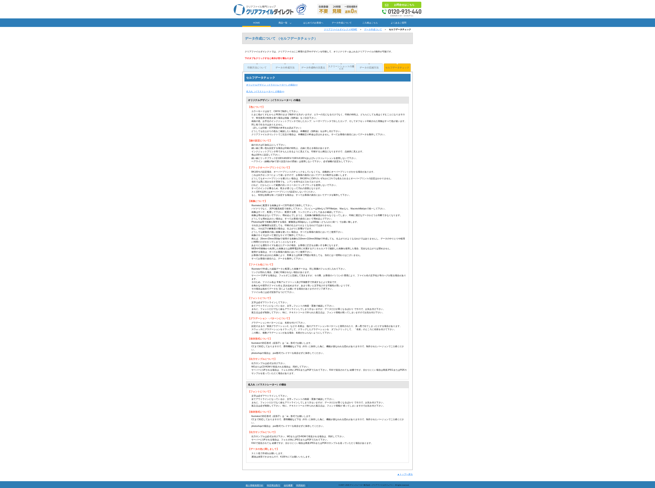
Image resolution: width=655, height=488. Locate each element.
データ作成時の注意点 (313, 67)
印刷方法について (257, 67)
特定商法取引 (273, 485)
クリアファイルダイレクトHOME (340, 29)
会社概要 (288, 485)
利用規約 (300, 485)
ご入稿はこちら (370, 22)
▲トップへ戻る (405, 474)
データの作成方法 (285, 67)
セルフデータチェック (397, 67)
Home (256, 22)
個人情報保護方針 (254, 485)
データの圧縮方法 (369, 67)
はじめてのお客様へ (313, 22)
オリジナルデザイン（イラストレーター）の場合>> (272, 85)
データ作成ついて (373, 29)
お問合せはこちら (404, 4)
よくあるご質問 (398, 22)
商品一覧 (283, 22)
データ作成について (342, 22)
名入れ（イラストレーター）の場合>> (265, 91)
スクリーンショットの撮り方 (341, 67)
